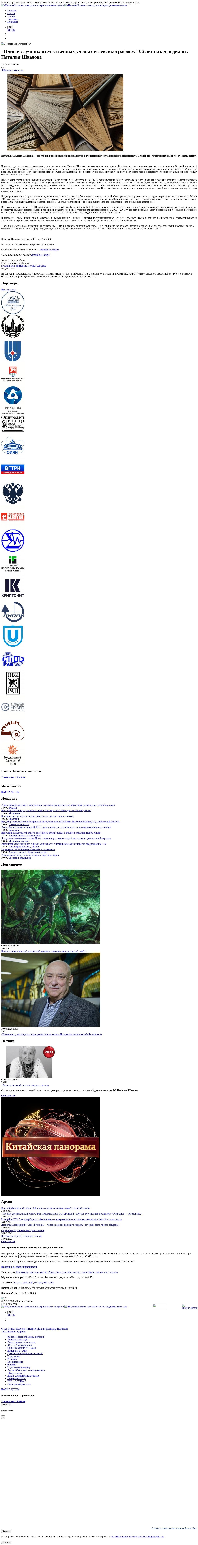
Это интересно (15, 1361)
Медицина (14, 813)
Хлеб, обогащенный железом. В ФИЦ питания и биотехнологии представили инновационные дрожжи (56, 827)
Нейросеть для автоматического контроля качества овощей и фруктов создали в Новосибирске (51, 832)
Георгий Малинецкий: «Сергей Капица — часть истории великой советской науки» (45, 1208)
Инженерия (15, 846)
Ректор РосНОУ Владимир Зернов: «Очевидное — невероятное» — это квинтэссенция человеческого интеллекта (61, 1219)
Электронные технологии (21, 1342)
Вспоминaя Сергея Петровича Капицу (21, 1236)
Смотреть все (8, 1095)
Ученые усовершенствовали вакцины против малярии (30, 855)
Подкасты (51, 1328)
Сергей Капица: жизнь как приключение (22, 1230)
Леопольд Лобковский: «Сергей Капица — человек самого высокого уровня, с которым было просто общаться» (60, 1224)
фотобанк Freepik (49, 249)
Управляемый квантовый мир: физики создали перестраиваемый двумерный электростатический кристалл (58, 805)
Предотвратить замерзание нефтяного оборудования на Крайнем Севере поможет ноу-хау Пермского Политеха (60, 821)
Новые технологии (19, 824)
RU (9, 30)
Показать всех (8, 289)
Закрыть (6, 1404)
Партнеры (62, 1328)
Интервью (31, 1328)
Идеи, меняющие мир (18, 1367)
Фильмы (11, 1364)
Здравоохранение (18, 852)
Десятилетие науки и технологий (25, 1353)
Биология (14, 819)
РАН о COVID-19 (16, 1381)
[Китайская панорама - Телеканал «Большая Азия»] (50, 1195)
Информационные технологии (25, 835)
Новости (20, 1328)
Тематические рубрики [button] (13, 1331)
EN (13, 30)
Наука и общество (37, 852)
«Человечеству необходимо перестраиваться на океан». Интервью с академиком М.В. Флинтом (51, 1034)
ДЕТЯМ (10, 792)
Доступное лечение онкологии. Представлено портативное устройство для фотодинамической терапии (56, 838)
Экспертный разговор (19, 1384)
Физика (13, 807)
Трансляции (13, 1356)
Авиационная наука (17, 1339)
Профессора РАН (16, 1378)
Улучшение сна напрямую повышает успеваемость (28, 849)
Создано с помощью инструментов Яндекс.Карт (174, 1528)
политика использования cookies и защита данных (137, 1536)
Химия (35, 846)
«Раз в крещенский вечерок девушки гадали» (25, 1085)
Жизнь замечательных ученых (23, 1375)
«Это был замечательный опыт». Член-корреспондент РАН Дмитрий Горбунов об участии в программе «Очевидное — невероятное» (71, 1213)
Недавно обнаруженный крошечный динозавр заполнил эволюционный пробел (43, 951)
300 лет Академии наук (19, 1345)
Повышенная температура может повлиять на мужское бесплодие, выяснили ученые (46, 810)
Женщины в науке (17, 1350)
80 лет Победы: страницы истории (25, 1336)
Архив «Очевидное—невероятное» (26, 1370)
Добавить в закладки (12, 70)
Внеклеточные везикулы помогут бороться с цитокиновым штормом (37, 816)
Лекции (41, 1328)
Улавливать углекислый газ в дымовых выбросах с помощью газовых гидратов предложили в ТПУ (53, 844)
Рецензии (12, 1359)
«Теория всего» (15, 1373)
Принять (6, 1542)
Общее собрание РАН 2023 (21, 1348)
